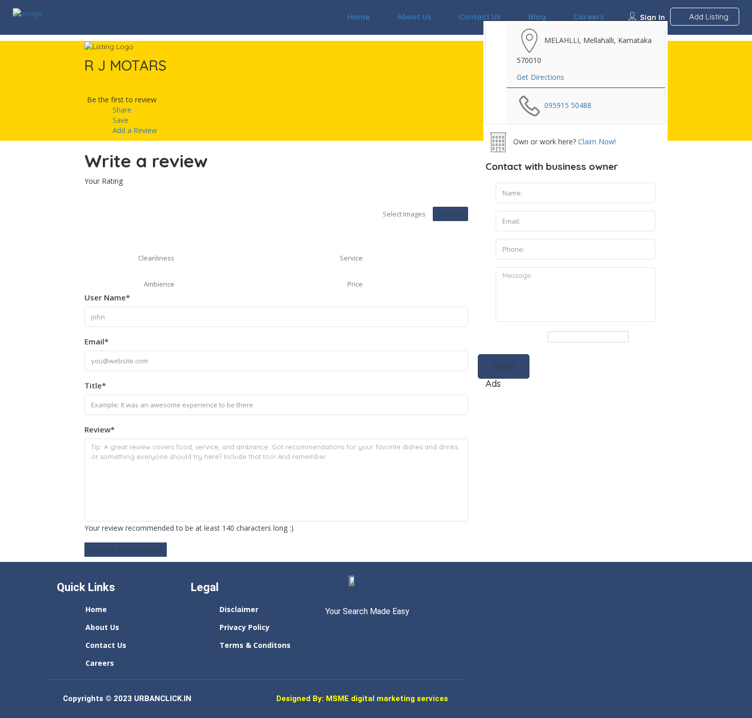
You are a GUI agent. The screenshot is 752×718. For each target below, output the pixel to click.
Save (119, 120)
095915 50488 (567, 105)
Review (99, 429)
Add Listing (707, 16)
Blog (537, 16)
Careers (588, 16)
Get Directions (540, 77)
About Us (414, 16)
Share (120, 110)
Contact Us (480, 16)
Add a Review (133, 130)
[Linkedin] (351, 633)
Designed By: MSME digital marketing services (362, 699)
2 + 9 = (536, 337)
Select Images (404, 214)
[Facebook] (332, 633)
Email (96, 341)
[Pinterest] (389, 633)
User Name (107, 297)
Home (358, 16)
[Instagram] (370, 633)
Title (95, 385)
